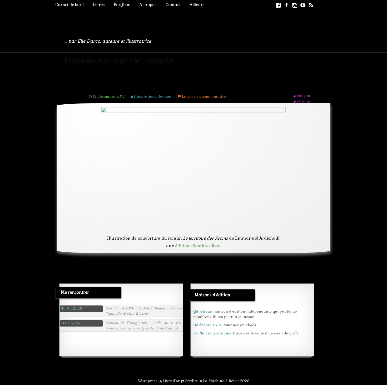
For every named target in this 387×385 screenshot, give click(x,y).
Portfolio (122, 4)
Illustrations (145, 96)
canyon (303, 95)
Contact (173, 4)
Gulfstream (203, 311)
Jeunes (164, 96)
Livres (99, 4)
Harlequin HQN (207, 325)
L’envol (99, 86)
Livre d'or (171, 380)
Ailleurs (197, 4)
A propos (148, 4)
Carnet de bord (69, 4)
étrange (304, 101)
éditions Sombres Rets (197, 246)
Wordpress (147, 380)
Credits (191, 380)
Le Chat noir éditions (212, 333)
